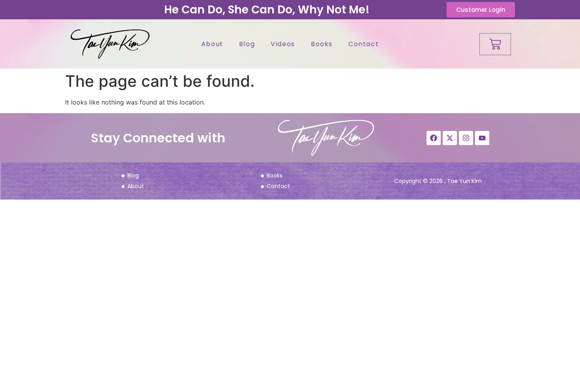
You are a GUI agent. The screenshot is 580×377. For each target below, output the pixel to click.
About (212, 44)
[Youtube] (482, 138)
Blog (247, 44)
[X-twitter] (450, 138)
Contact (363, 44)
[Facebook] (434, 138)
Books (322, 44)
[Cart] (495, 44)
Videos (283, 44)
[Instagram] (466, 138)
